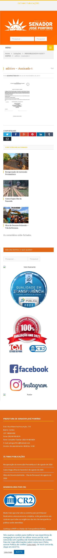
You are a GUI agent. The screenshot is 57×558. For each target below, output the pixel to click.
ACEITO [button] (19, 552)
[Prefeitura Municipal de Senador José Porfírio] (28, 24)
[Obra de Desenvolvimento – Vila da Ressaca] (15, 215)
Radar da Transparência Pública (33, 528)
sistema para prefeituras (36, 513)
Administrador (13, 76)
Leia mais (31, 544)
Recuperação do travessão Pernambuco (19, 464)
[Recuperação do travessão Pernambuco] (15, 161)
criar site (19, 513)
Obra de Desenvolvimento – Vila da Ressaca (16, 226)
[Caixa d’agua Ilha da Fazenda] (15, 188)
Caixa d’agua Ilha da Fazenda (28, 6)
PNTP (14, 528)
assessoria (21, 516)
